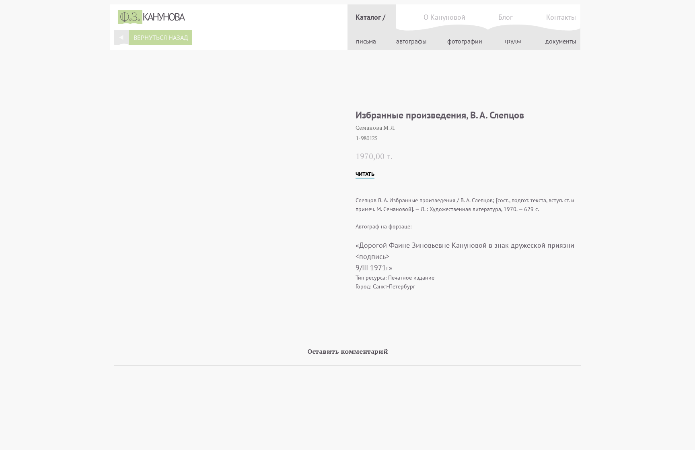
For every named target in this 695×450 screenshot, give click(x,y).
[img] (121, 37)
